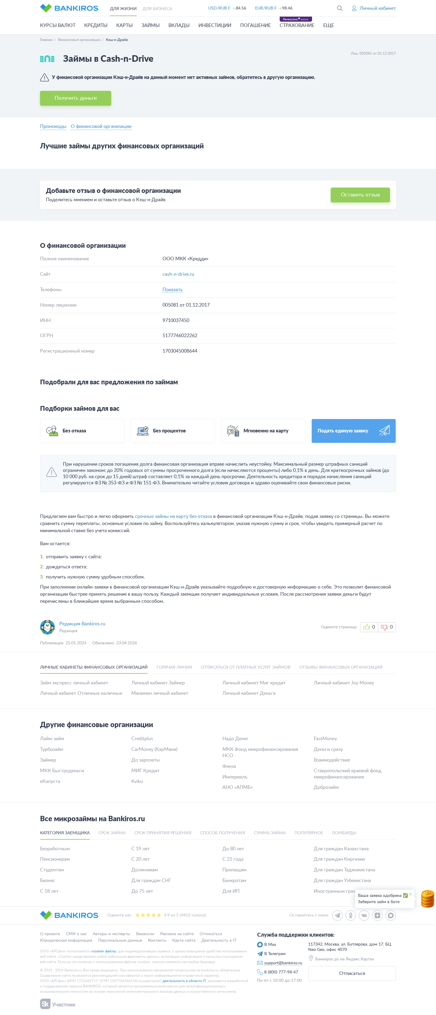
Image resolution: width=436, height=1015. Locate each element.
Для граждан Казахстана (341, 848)
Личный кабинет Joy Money (344, 683)
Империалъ (234, 777)
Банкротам (234, 880)
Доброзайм (326, 787)
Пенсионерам (55, 859)
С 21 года (233, 859)
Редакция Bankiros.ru (82, 623)
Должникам (144, 869)
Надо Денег (235, 738)
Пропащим (234, 869)
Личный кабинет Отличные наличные (81, 693)
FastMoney (325, 738)
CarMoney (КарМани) (154, 749)
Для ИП (231, 891)
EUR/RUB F (266, 8)
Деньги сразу (328, 749)
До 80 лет (233, 848)
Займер (48, 760)
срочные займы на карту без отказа (173, 516)
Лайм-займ (52, 738)
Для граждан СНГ (151, 880)
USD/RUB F (219, 8)
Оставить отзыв (360, 195)
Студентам (52, 869)
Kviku (137, 781)
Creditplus (142, 738)
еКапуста (50, 781)
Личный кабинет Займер (158, 683)
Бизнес (47, 880)
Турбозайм (51, 749)
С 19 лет (140, 848)
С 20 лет (140, 859)
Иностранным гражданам (342, 891)
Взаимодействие (332, 760)
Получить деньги (76, 98)
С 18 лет (49, 891)
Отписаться (352, 973)
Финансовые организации (79, 40)
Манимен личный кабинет (159, 693)
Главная (46, 40)
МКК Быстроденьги (62, 770)
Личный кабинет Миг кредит (254, 683)
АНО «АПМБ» (237, 787)
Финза (229, 766)
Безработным (55, 848)
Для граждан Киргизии (339, 859)
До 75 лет (142, 891)
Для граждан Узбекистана (342, 880)
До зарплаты (145, 760)
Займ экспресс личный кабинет (74, 683)
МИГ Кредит (145, 770)
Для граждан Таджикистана (344, 869)
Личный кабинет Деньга (249, 693)
